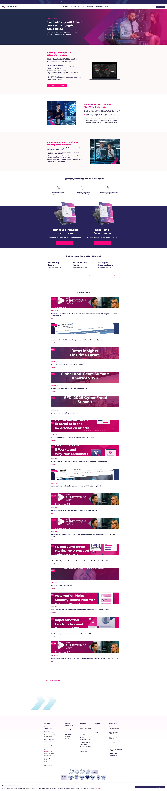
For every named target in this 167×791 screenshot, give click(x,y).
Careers (96, 732)
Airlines (45, 763)
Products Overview (69, 725)
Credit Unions (47, 761)
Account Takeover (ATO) (85, 744)
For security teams (48, 751)
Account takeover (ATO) (49, 732)
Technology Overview (69, 730)
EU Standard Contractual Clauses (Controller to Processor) (114, 732)
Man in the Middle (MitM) (49, 741)
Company (107, 6)
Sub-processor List (113, 746)
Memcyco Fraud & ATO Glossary (86, 739)
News (96, 727)
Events (96, 730)
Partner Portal (68, 738)
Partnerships (99, 6)
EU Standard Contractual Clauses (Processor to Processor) (114, 737)
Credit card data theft (48, 736)
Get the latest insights (84, 734)
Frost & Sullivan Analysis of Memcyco (85, 729)
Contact (96, 734)
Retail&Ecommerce (48, 765)
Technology (81, 6)
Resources (90, 6)
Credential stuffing (48, 745)
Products (73, 6)
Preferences (157, 787)
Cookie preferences (113, 755)
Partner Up (67, 736)
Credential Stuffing (83, 751)
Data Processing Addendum (114, 728)
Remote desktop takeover (49, 743)
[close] (165, 783)
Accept (142, 787)
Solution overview (48, 728)
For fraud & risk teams (49, 753)
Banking (46, 759)
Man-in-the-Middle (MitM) (85, 746)
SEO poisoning (47, 747)
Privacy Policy (113, 723)
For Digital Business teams (49, 755)
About (96, 725)
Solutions (65, 6)
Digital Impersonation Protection (50, 734)
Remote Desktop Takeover (85, 749)
